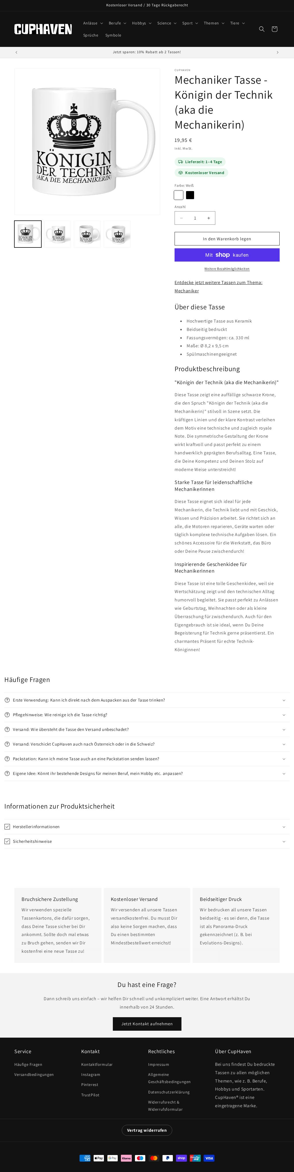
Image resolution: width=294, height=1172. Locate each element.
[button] (92, 23)
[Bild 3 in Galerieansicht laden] (87, 234)
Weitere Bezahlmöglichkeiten (227, 268)
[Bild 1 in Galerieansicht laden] (27, 234)
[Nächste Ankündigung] (277, 52)
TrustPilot (90, 1094)
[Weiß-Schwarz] (190, 195)
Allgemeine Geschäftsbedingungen (169, 1078)
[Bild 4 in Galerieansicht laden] (117, 234)
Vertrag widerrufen (147, 1130)
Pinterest (89, 1084)
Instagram (90, 1074)
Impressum (158, 1064)
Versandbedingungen (34, 1074)
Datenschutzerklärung (169, 1092)
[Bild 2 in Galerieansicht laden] (57, 234)
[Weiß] (179, 195)
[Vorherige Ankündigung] (16, 52)
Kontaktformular (97, 1064)
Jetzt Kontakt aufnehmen (147, 1023)
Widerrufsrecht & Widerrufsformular (165, 1105)
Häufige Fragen (28, 1064)
